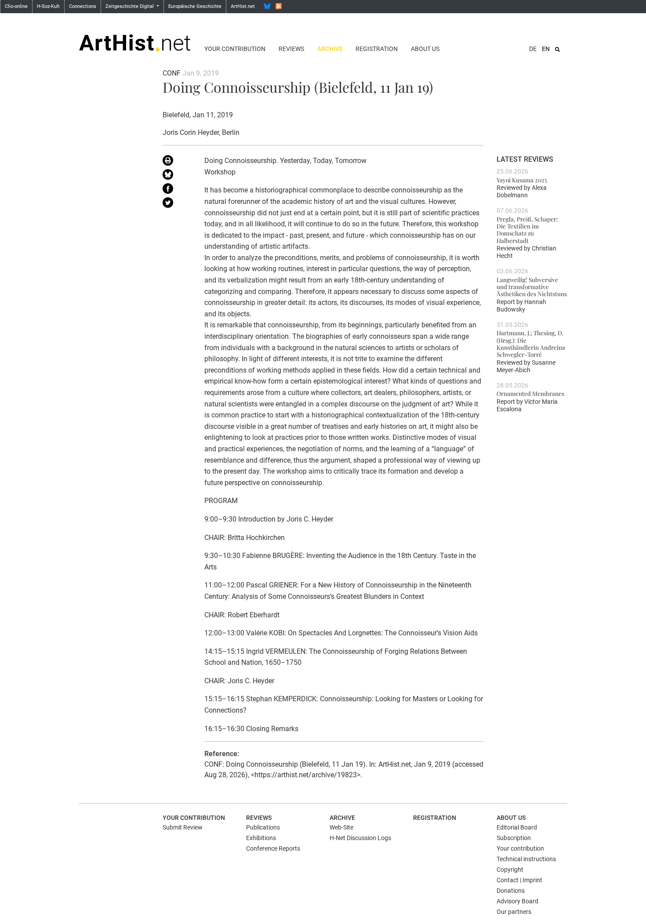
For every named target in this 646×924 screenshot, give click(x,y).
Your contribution (234, 48)
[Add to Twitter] (177, 204)
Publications (263, 827)
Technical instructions (526, 858)
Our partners (514, 911)
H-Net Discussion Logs (360, 837)
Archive (330, 48)
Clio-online (16, 6)
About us (425, 48)
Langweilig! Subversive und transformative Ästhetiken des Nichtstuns (532, 286)
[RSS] (279, 6)
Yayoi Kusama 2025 (522, 180)
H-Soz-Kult (48, 6)
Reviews (291, 48)
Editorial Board (517, 827)
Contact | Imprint (519, 880)
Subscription (514, 837)
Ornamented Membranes (530, 393)
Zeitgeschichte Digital (130, 6)
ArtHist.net (243, 6)
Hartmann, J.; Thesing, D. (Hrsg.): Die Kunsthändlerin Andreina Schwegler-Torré (531, 343)
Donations (511, 890)
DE (533, 48)
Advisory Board (517, 901)
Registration (377, 48)
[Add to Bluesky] (177, 176)
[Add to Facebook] (177, 190)
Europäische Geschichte (194, 6)
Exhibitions (261, 837)
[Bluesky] (267, 6)
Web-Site (341, 827)
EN (546, 48)
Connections (82, 6)
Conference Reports (273, 848)
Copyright (510, 869)
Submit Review (183, 827)
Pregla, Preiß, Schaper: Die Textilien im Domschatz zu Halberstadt (527, 229)
